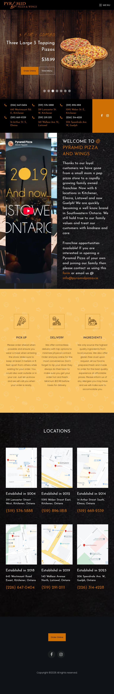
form (66, 273)
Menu (106, 5)
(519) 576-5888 (19, 511)
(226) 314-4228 (90, 588)
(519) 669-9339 (90, 511)
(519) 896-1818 (54, 511)
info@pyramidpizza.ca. (81, 278)
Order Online (29, 70)
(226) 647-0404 (20, 588)
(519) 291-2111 (53, 588)
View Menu (47, 70)
